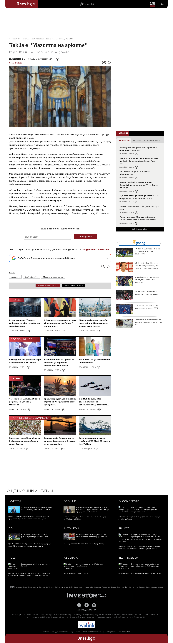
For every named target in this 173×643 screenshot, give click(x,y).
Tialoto (124, 528)
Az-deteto (112, 587)
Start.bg (124, 587)
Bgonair (70, 501)
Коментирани (152, 140)
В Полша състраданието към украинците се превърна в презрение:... (60, 323)
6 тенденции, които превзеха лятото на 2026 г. (140, 573)
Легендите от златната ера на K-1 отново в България (138, 149)
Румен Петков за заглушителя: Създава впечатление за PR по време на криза (138, 185)
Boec (147, 587)
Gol (11, 528)
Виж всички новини (140, 229)
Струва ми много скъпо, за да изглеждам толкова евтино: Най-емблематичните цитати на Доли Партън (140, 537)
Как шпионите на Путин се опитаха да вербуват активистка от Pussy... (59, 362)
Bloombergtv (129, 501)
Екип (22, 614)
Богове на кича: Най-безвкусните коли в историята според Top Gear (91, 535)
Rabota (104, 587)
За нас (15, 614)
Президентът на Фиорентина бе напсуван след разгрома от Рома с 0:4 (148, 322)
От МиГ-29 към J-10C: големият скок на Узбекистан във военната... (94, 402)
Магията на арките (53, 277)
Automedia (71, 528)
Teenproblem (128, 557)
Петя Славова (15, 63)
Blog (118, 587)
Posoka (141, 587)
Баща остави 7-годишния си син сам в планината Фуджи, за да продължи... (59, 441)
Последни (124, 140)
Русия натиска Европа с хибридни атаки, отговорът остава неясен (137, 218)
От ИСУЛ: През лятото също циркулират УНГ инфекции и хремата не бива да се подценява (29, 574)
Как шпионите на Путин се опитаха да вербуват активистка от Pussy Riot (138, 161)
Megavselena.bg (157, 587)
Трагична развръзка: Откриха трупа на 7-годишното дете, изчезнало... (60, 402)
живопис (15, 277)
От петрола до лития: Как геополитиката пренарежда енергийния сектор (144, 509)
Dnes (25, 587)
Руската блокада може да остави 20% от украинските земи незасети (139, 197)
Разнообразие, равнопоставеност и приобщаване (97, 617)
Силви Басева (31, 277)
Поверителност (60, 614)
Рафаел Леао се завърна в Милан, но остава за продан (146, 292)
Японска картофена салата (76, 573)
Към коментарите (73, 285)
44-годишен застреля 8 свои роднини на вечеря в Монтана (24, 402)
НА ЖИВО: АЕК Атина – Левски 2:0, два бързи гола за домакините (147, 251)
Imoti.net (97, 587)
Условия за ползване (82, 614)
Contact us (126, 632)
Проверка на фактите (55, 617)
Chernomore (133, 587)
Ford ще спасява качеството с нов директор (84, 544)
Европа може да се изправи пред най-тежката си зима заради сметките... (93, 323)
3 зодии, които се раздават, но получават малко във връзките (145, 565)
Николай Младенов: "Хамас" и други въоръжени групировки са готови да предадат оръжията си (92, 509)
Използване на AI (136, 617)
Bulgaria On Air (44, 587)
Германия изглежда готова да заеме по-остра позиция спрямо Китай (36, 508)
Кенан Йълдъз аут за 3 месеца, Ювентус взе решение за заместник (147, 279)
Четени (137, 140)
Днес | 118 (89, 4)
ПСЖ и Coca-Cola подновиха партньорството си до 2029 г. (147, 307)
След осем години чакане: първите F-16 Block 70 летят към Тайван (95, 441)
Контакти (33, 614)
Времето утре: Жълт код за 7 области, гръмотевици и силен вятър (24, 441)
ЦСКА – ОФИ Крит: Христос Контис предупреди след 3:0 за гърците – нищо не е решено (147, 265)
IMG (12, 587)
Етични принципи (132, 614)
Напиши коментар (47, 285)
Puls (12, 557)
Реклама (45, 614)
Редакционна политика (107, 614)
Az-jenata (71, 557)
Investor (15, 501)
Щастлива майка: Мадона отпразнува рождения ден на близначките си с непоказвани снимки (140, 547)
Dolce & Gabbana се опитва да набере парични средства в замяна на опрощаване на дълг (28, 518)
